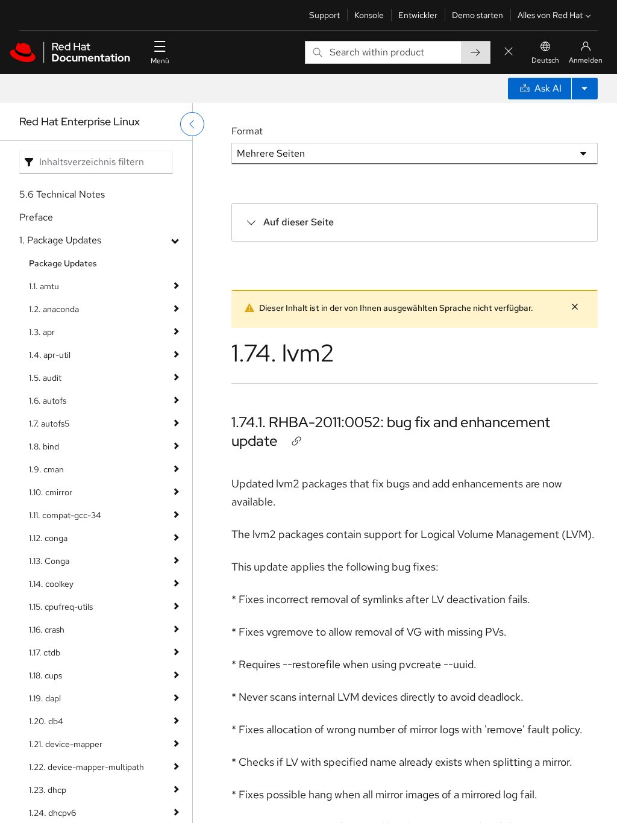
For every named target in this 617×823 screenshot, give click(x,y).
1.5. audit (45, 377)
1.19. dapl (45, 698)
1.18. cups (45, 675)
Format (247, 131)
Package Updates (63, 263)
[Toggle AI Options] (584, 88)
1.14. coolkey (51, 583)
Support (324, 15)
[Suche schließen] (508, 52)
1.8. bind (44, 446)
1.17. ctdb (44, 652)
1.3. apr (42, 332)
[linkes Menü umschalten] (192, 124)
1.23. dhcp (47, 789)
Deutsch (545, 60)
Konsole (369, 15)
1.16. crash (46, 629)
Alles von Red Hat (550, 15)
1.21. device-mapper (65, 744)
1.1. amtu (44, 286)
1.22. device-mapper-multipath (86, 767)
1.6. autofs (47, 400)
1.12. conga (48, 538)
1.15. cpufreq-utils (61, 606)
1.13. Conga (49, 560)
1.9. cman (46, 469)
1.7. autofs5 (49, 423)
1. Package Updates (60, 240)
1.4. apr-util (49, 354)
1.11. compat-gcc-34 (65, 515)
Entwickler (417, 15)
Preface (36, 217)
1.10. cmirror (50, 492)
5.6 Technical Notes (62, 194)
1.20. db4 (46, 721)
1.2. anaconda (54, 309)
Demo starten (477, 15)
